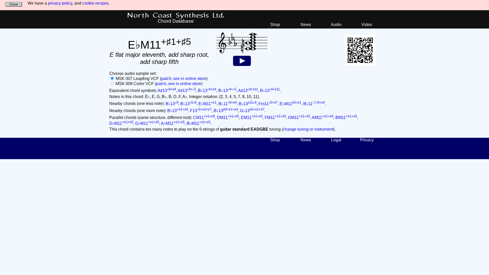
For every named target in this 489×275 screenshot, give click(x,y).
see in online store (189, 78)
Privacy (367, 140)
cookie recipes (95, 3)
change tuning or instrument (308, 129)
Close (13, 4)
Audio (336, 24)
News (306, 24)
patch (166, 78)
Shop (275, 24)
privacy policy (60, 3)
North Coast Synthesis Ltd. (176, 15)
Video (366, 24)
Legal (336, 140)
